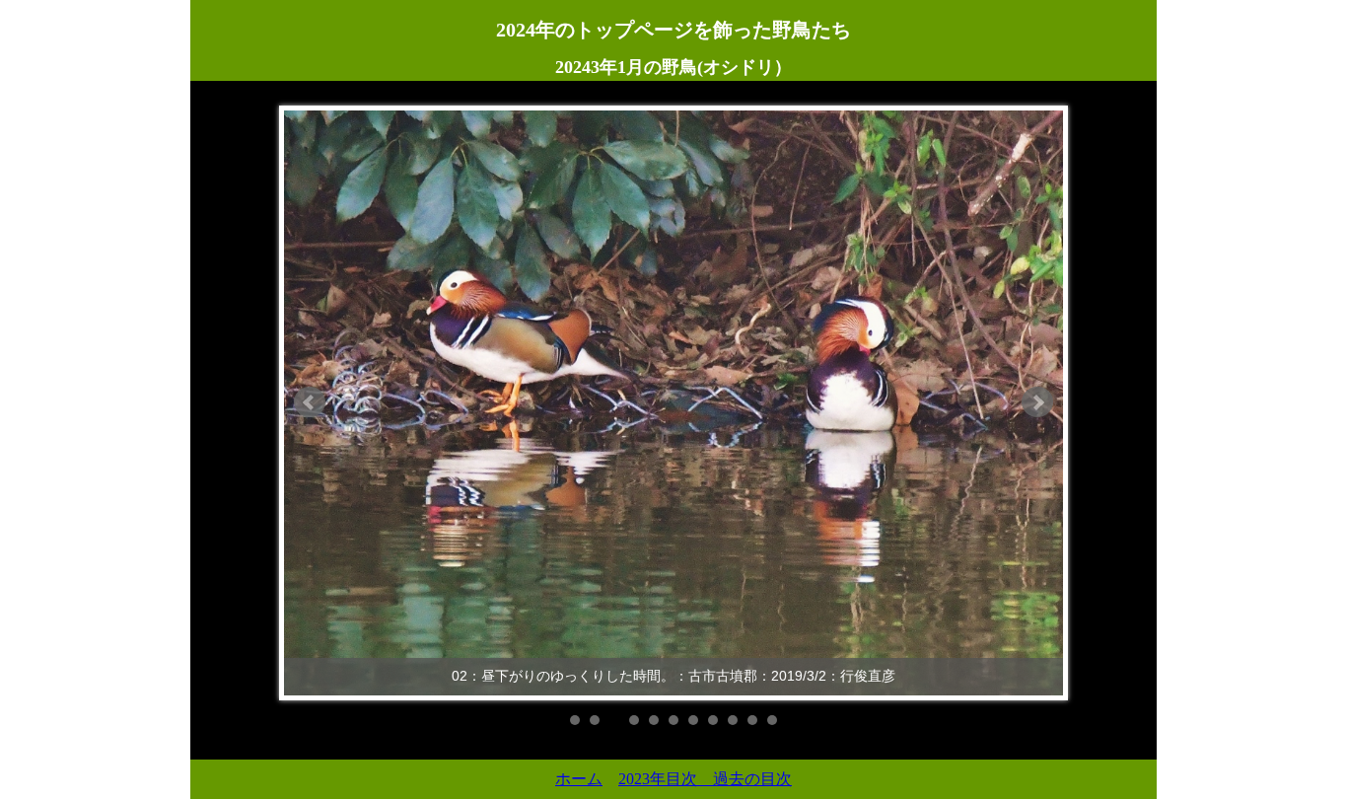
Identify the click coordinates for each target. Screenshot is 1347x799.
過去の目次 (752, 778)
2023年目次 (665, 778)
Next (1037, 402)
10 (752, 720)
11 (772, 720)
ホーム (579, 778)
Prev (309, 402)
